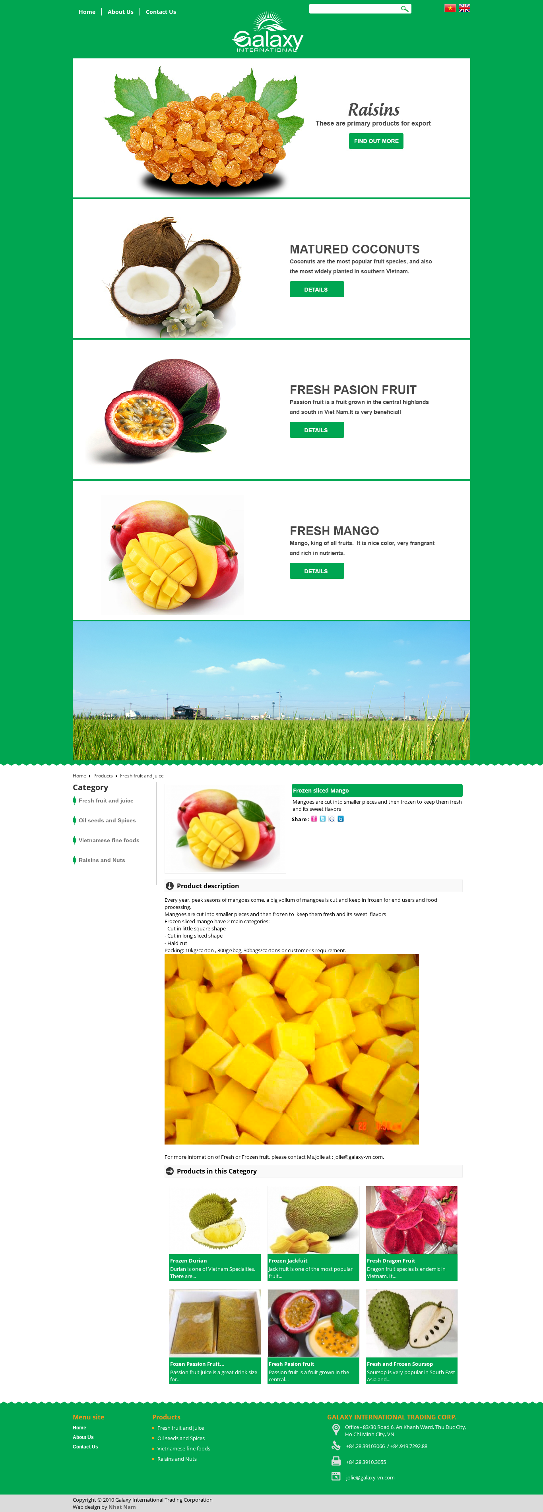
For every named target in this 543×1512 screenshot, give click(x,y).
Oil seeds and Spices (107, 820)
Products (103, 775)
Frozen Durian (188, 1260)
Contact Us (161, 11)
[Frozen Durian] (215, 1221)
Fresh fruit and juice (142, 775)
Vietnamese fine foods (109, 840)
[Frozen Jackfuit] (313, 1221)
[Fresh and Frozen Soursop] (412, 1324)
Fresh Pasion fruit (291, 1363)
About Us (121, 11)
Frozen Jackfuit (288, 1260)
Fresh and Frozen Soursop (400, 1363)
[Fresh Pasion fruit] (313, 1324)
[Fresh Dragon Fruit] (412, 1221)
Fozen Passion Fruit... (197, 1363)
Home (87, 11)
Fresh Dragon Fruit (391, 1260)
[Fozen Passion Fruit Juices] (215, 1324)
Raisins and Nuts (102, 860)
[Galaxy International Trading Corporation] (268, 31)
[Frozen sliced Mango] (225, 871)
